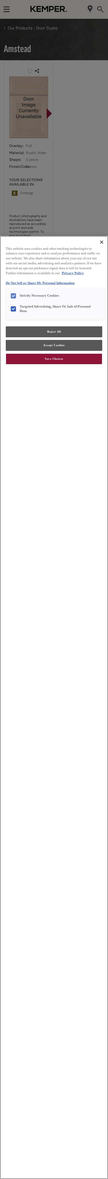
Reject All (54, 331)
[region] (54, 707)
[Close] (101, 242)
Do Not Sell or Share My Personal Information (40, 283)
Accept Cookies (54, 345)
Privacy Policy (73, 273)
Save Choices (54, 358)
